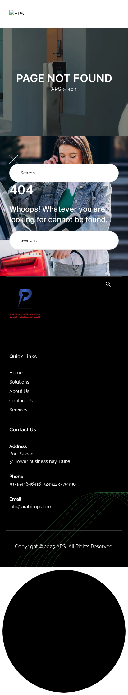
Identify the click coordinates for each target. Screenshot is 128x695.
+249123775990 (59, 484)
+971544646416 (25, 484)
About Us (19, 391)
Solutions (19, 382)
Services (18, 410)
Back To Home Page (32, 254)
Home (16, 373)
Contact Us (21, 400)
